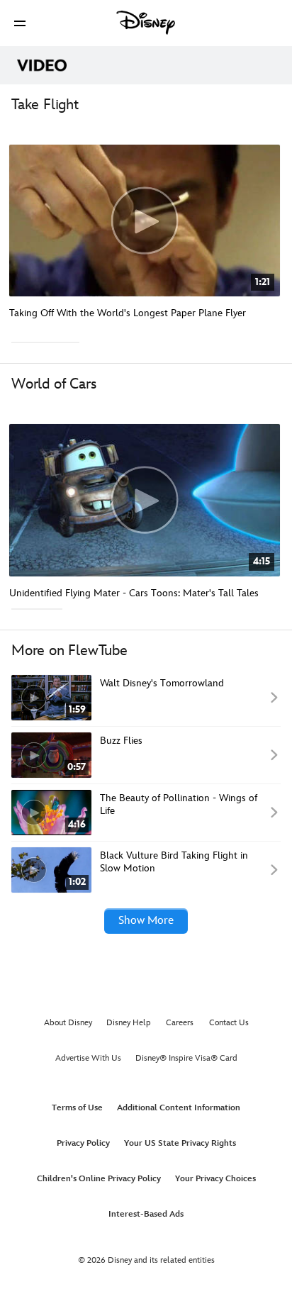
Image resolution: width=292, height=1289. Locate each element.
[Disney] (146, 23)
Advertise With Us (88, 1058)
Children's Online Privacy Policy (99, 1178)
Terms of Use (77, 1108)
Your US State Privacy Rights (180, 1143)
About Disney (68, 1022)
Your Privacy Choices (215, 1178)
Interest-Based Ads (146, 1214)
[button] (20, 23)
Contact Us (229, 1022)
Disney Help (128, 1022)
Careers (179, 1022)
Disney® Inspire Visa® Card (186, 1058)
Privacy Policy (83, 1143)
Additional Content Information (178, 1108)
